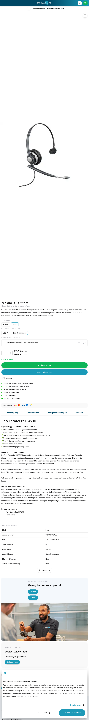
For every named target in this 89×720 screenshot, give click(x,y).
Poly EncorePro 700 (55, 9)
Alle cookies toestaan (72, 713)
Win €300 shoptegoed (12, 398)
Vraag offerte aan (44, 372)
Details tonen (75, 705)
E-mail (33, 598)
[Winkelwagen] (85, 3)
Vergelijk (9, 378)
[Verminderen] (3, 353)
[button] (44, 342)
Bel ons (33, 592)
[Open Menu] (2, 3)
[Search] (80, 3)
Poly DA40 (76, 478)
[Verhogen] (10, 353)
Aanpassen (42, 713)
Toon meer (43, 570)
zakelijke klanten (28, 383)
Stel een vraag (12, 662)
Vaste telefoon (39, 9)
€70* (24, 389)
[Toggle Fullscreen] (85, 15)
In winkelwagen (44, 365)
